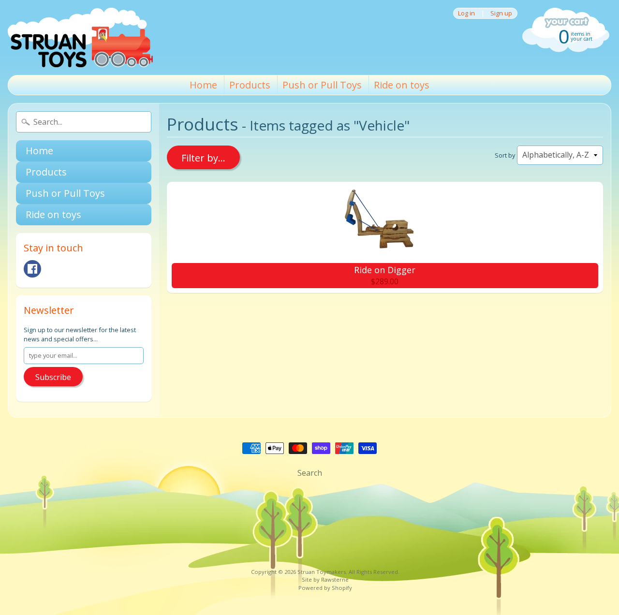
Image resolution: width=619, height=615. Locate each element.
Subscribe (53, 377)
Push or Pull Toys (322, 84)
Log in (466, 13)
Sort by (505, 155)
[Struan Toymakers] (80, 37)
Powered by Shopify (325, 587)
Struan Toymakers (321, 571)
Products (249, 84)
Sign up (501, 13)
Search (309, 473)
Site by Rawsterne (325, 579)
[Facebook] (32, 269)
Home (203, 84)
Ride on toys (401, 84)
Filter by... (203, 157)
